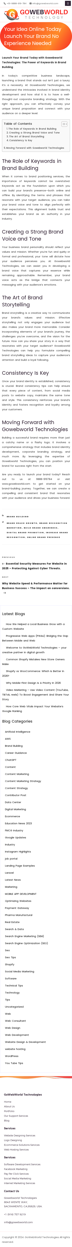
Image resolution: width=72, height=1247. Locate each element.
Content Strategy (16, 788)
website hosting (15, 1049)
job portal (11, 858)
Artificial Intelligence (17, 731)
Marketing (11, 887)
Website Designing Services (19, 1135)
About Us (9, 1106)
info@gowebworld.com (45, 3)
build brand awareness (41, 527)
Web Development (17, 1035)
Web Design (12, 1028)
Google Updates (15, 837)
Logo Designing (13, 1140)
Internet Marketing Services (19, 1183)
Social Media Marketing (19, 971)
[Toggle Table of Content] (62, 124)
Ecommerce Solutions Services (22, 1145)
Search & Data (14, 929)
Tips (7, 999)
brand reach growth (22, 523)
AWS (8, 739)
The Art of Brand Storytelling (26, 136)
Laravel (9, 872)
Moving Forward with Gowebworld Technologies (35, 148)
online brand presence (43, 537)
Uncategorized (14, 1006)
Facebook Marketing (15, 1169)
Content (10, 767)
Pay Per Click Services (16, 1173)
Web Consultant (15, 1021)
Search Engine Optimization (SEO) (26, 943)
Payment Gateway (17, 908)
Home (7, 1101)
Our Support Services (16, 1116)
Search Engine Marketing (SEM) (24, 936)
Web (8, 1013)
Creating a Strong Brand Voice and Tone (34, 132)
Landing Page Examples (20, 865)
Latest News (13, 880)
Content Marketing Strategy (23, 781)
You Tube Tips (14, 1063)
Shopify (9, 964)
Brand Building (18, 516)
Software (11, 978)
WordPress (11, 1056)
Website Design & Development (25, 1042)
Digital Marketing (15, 809)
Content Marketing (17, 774)
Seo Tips (10, 957)
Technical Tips (14, 985)
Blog (6, 1120)
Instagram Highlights (18, 851)
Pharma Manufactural (18, 915)
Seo (7, 950)
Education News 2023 (18, 823)
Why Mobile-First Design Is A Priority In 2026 (33, 683)
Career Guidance (16, 753)
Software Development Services (22, 1164)
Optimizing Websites (18, 901)
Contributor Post (15, 795)
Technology (12, 992)
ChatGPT (10, 760)
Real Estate (12, 922)
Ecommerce (12, 816)
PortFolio (9, 1111)
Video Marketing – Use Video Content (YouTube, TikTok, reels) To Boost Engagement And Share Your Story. (35, 694)
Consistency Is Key (20, 140)
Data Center (13, 802)
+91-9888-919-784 (16, 3)
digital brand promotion (25, 532)
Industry (10, 844)
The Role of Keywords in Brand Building (32, 128)
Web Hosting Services (16, 1149)
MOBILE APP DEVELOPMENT (21, 894)
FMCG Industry (14, 830)
